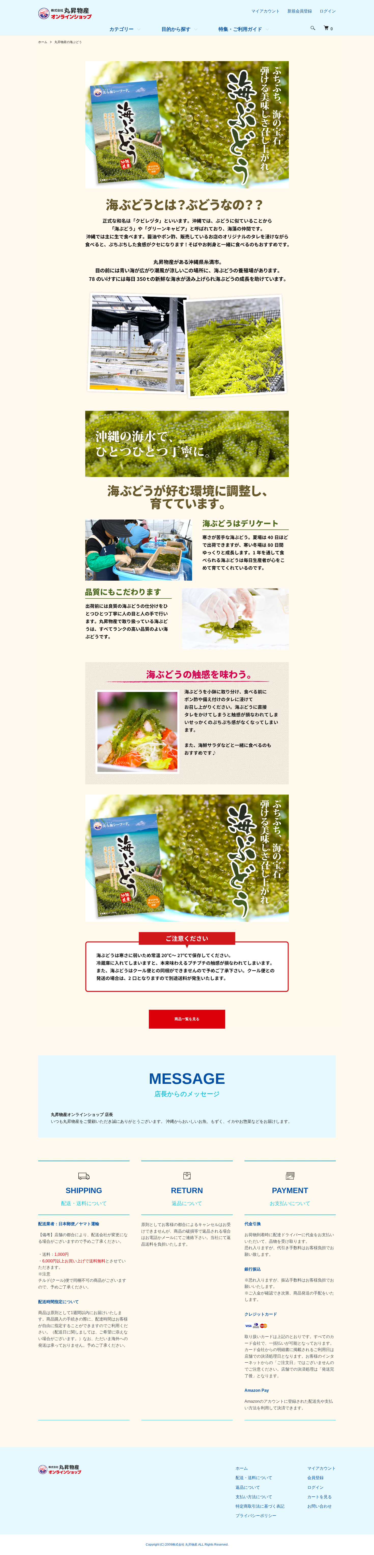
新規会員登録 (299, 11)
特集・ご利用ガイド (240, 29)
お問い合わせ (319, 1506)
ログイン (328, 11)
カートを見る (319, 1497)
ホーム (42, 42)
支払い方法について (254, 1497)
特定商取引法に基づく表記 (260, 1506)
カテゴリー (121, 29)
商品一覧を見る (187, 1019)
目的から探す (176, 29)
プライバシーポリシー (256, 1515)
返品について (248, 1487)
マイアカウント (265, 11)
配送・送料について (254, 1478)
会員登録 (315, 1478)
